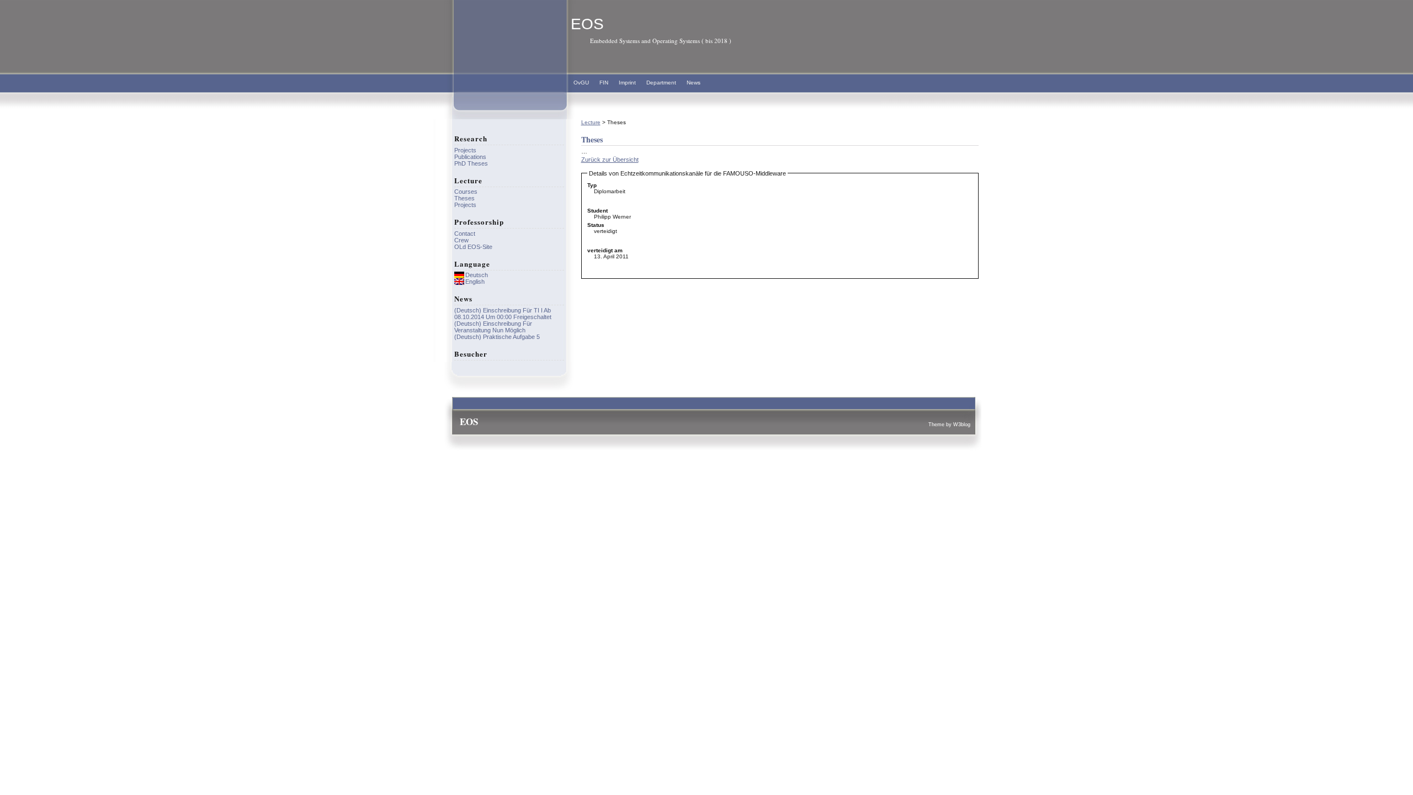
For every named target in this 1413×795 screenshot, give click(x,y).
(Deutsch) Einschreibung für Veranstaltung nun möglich (493, 326)
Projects (465, 150)
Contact (464, 233)
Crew (461, 240)
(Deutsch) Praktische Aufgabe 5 (497, 336)
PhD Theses (471, 163)
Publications (470, 156)
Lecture (591, 122)
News (693, 83)
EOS (587, 24)
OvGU (581, 83)
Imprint (627, 83)
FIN (603, 83)
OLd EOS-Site (473, 246)
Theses (464, 198)
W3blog (961, 424)
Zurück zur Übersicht (610, 159)
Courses (465, 191)
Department (661, 83)
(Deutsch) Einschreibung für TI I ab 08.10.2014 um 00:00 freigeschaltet (502, 313)
